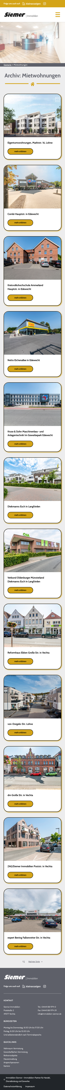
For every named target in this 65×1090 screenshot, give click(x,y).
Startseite (7, 65)
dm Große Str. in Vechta (20, 795)
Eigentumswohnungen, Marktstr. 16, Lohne (30, 142)
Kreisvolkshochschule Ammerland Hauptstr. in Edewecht (25, 287)
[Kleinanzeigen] (31, 3)
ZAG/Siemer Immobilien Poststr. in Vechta (30, 866)
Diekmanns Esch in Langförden (24, 506)
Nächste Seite (35, 961)
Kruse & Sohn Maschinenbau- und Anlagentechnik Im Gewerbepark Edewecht (30, 433)
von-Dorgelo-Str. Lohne (20, 723)
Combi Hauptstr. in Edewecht (23, 214)
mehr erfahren (23, 152)
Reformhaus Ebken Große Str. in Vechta (28, 652)
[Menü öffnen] (57, 14)
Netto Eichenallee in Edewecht (24, 360)
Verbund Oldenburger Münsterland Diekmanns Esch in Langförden (26, 579)
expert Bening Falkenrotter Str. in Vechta (29, 937)
